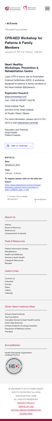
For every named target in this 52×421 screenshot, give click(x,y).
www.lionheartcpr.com (15, 96)
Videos (8, 290)
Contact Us (10, 279)
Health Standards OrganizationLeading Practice (18, 354)
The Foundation (12, 317)
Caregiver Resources (14, 260)
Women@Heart (40, 199)
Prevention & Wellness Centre (18, 329)
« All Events (11, 23)
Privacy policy (26, 403)
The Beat (9, 332)
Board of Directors (13, 228)
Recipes (8, 263)
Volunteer (9, 281)
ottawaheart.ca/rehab (27, 122)
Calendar (9, 293)
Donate (8, 284)
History (8, 225)
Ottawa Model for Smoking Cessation (21, 326)
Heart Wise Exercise (14, 323)
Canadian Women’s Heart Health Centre (22, 320)
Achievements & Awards (15, 233)
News (7, 287)
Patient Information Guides (16, 249)
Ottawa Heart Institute (15, 314)
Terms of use (26, 406)
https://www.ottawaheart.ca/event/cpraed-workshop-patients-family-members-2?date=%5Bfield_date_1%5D (23, 187)
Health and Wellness (14, 255)
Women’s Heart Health (15, 257)
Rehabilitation (11, 252)
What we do (10, 231)
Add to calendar (19, 145)
